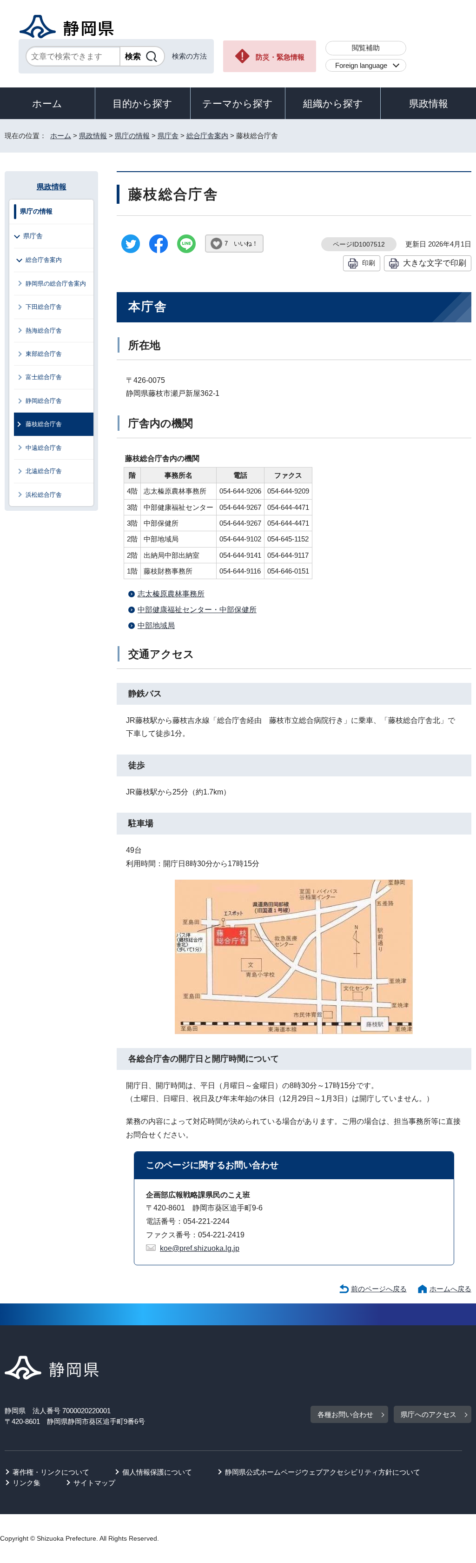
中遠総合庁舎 (44, 447)
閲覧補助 (366, 48)
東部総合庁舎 (44, 353)
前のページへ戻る (379, 1289)
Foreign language (361, 65)
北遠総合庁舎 (44, 471)
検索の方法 (189, 56)
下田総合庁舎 (44, 306)
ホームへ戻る (450, 1289)
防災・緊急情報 (280, 57)
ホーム (47, 103)
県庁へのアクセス (428, 1414)
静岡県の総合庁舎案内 (56, 283)
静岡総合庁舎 (44, 400)
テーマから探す (237, 103)
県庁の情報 (132, 136)
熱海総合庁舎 (44, 330)
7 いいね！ (241, 243)
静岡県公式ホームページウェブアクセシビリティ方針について (322, 1472)
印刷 (368, 263)
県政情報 (428, 103)
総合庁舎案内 (207, 136)
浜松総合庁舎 (44, 494)
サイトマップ (94, 1483)
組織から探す (333, 103)
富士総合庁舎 (44, 377)
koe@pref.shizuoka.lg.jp (199, 1248)
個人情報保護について (157, 1472)
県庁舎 (168, 136)
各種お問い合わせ (345, 1414)
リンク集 (26, 1483)
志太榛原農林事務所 (171, 594)
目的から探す (142, 103)
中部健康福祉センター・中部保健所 (197, 610)
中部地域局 (156, 625)
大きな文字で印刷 (434, 262)
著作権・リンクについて (51, 1472)
